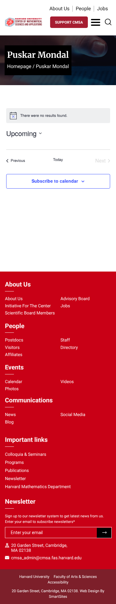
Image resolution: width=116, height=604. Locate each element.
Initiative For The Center (28, 306)
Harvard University (34, 576)
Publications (17, 470)
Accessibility (58, 582)
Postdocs (14, 340)
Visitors (12, 347)
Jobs (102, 8)
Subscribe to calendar (55, 181)
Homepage (19, 66)
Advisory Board (75, 298)
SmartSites (58, 596)
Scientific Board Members (30, 313)
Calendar (13, 381)
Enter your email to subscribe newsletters (40, 521)
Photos (12, 389)
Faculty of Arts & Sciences (75, 576)
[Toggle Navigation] (95, 22)
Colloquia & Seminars (25, 454)
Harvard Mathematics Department (38, 486)
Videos (67, 381)
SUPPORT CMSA (69, 22)
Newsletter (15, 478)
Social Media (73, 414)
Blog (9, 422)
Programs (14, 462)
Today (58, 159)
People (83, 8)
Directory (69, 347)
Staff (65, 340)
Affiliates (13, 354)
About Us (59, 8)
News (10, 414)
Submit (104, 533)
